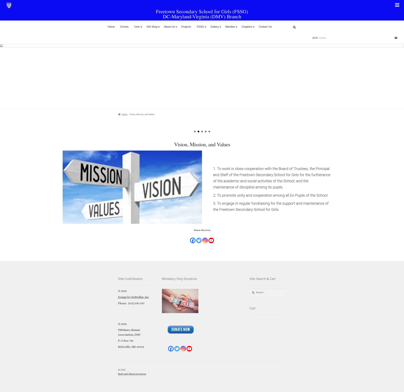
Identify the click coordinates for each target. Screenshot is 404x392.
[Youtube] (211, 238)
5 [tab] (209, 131)
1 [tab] (195, 131)
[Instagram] (205, 238)
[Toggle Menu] (397, 5)
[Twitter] (199, 238)
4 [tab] (206, 131)
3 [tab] (202, 131)
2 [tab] (198, 131)
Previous (4, 85)
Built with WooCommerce (132, 373)
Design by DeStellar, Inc (133, 297)
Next (400, 85)
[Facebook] (193, 238)
